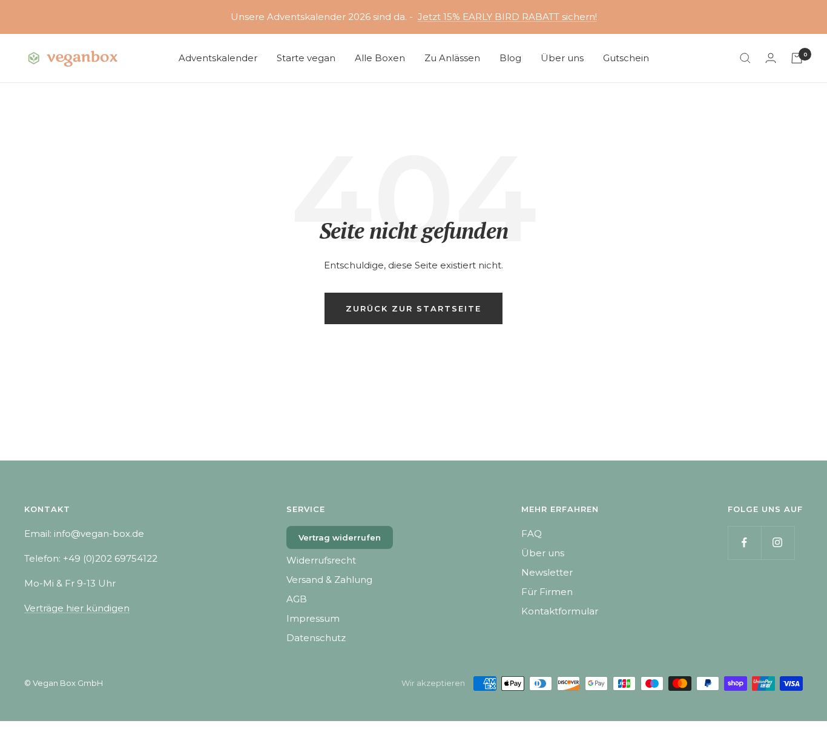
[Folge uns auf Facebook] (744, 542)
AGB (296, 599)
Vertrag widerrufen (339, 537)
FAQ (531, 533)
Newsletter (547, 572)
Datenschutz (316, 638)
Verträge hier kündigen (77, 608)
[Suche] (745, 58)
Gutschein (626, 58)
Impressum (313, 618)
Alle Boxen (380, 58)
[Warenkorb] (797, 58)
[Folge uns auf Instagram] (777, 542)
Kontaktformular (559, 611)
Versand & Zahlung (329, 579)
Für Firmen (547, 591)
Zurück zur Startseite (413, 308)
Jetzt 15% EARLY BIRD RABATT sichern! (507, 16)
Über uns (562, 58)
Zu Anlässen (452, 58)
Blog (510, 58)
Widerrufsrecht (321, 560)
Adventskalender (218, 58)
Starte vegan (306, 58)
